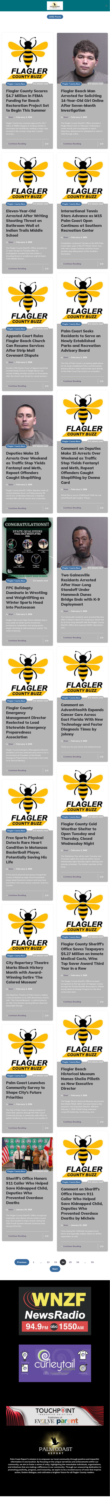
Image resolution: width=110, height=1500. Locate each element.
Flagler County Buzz (16, 84)
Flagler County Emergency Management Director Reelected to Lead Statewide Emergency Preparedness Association (26, 722)
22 (48, 1262)
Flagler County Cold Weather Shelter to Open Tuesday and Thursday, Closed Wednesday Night (79, 834)
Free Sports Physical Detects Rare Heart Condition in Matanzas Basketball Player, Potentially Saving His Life (26, 849)
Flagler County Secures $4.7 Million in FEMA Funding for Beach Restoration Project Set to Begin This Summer (27, 101)
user (11, 117)
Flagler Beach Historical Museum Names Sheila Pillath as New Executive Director (80, 1079)
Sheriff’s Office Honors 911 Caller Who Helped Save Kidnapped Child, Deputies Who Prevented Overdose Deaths (27, 1190)
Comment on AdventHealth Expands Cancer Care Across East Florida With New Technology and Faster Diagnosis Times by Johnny (82, 719)
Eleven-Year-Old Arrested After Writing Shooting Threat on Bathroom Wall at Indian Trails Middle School (27, 223)
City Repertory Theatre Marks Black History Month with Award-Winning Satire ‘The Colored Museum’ (27, 972)
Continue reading (17, 144)
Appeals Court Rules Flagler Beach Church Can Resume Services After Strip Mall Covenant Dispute (25, 345)
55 (92, 1262)
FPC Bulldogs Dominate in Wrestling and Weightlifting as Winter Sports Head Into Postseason (26, 597)
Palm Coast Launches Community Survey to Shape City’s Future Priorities (25, 1090)
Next (55, 1268)
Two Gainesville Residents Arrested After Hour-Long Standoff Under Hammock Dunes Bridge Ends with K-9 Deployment (80, 589)
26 (77, 1262)
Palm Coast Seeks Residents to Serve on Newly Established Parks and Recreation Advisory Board (80, 341)
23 (55, 1262)
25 (70, 1262)
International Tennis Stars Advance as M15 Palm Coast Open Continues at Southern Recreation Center (81, 221)
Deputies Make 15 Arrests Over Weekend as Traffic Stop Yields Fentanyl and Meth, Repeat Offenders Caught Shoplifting (26, 465)
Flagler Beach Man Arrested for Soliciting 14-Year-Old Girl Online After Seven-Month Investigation (82, 101)
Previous (22, 1262)
